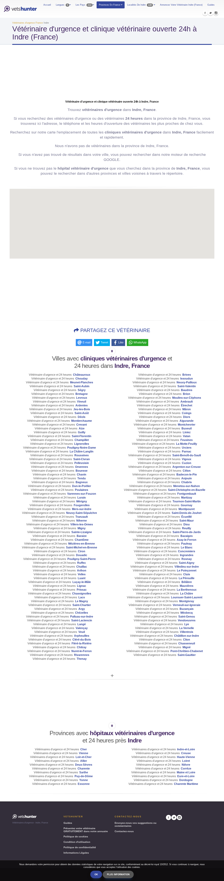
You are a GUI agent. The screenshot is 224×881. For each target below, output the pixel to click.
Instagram (216, 13)
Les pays (83, 4)
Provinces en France (110, 4)
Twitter (210, 13)
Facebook (205, 13)
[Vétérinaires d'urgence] (20, 9)
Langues (62, 4)
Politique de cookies (76, 836)
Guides (211, 4)
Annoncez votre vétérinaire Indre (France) (181, 4)
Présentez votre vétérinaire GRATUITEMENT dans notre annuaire (86, 830)
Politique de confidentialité (80, 847)
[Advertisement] (112, 75)
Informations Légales (76, 852)
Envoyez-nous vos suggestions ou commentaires (135, 824)
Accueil (47, 4)
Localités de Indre (139, 4)
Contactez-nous (124, 831)
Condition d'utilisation (77, 842)
